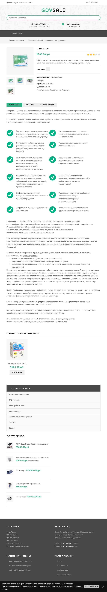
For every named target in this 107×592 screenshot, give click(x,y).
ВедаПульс (11, 532)
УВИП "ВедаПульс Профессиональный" (32, 444)
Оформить (73, 41)
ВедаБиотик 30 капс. (17, 363)
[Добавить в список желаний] (48, 69)
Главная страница (16, 40)
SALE (53, 10)
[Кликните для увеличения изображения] (20, 61)
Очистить (87, 41)
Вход (59, 561)
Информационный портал (20, 566)
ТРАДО (12, 422)
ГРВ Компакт (21, 497)
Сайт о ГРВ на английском (20, 570)
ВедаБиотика (55, 90)
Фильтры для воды (17, 405)
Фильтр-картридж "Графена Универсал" (32, 457)
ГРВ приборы (12, 535)
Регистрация (62, 566)
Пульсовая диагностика (19, 394)
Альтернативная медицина (20, 417)
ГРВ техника (14, 400)
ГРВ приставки (13, 538)
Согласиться (91, 586)
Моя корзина (62, 570)
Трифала (45, 90)
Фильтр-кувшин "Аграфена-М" (28, 483)
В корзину (17, 372)
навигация (17, 34)
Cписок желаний (64, 574)
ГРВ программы (13, 540)
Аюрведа (66, 90)
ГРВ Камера (20, 470)
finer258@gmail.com (69, 546)
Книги (11, 428)
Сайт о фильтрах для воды (20, 561)
